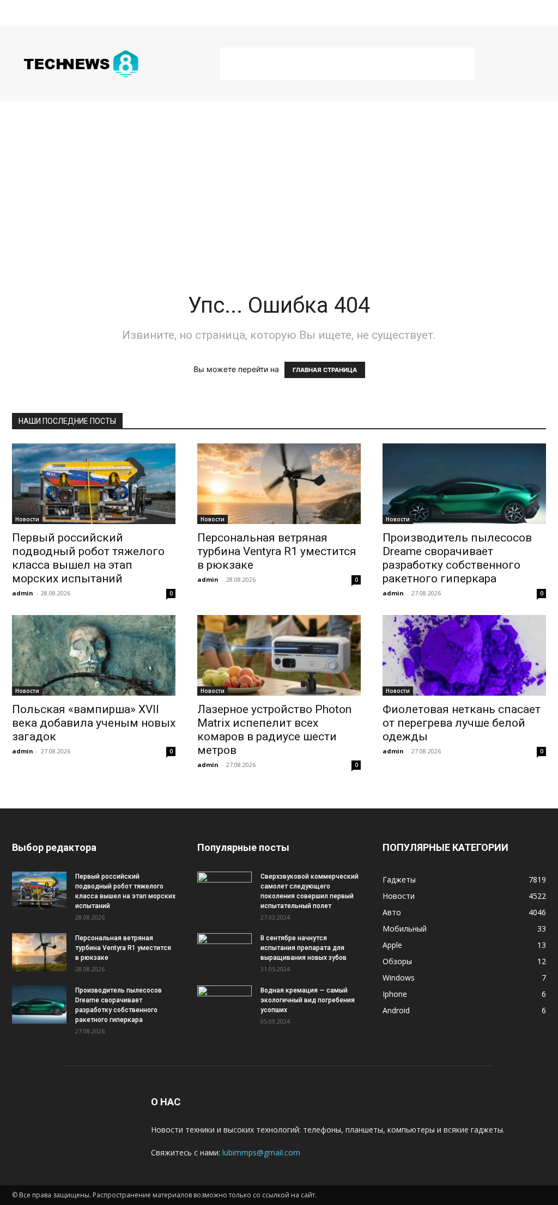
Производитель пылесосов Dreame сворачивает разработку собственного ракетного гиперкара (457, 558)
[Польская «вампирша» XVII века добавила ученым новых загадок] (93, 655)
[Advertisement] (347, 63)
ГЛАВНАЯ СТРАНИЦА (325, 370)
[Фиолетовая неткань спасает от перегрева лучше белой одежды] (464, 655)
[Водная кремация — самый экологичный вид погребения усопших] (224, 1004)
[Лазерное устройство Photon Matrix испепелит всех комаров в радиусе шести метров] (279, 655)
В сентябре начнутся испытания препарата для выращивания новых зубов (303, 947)
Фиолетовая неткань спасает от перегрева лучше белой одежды (462, 723)
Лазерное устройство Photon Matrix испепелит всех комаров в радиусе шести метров (274, 730)
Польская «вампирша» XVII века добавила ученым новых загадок (93, 723)
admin (22, 593)
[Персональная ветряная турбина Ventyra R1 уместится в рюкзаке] (279, 483)
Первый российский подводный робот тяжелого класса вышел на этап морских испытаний (88, 558)
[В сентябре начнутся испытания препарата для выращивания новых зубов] (224, 952)
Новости (27, 519)
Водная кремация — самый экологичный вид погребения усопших (307, 1000)
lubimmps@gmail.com (261, 1152)
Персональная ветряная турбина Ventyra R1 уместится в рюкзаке (276, 551)
